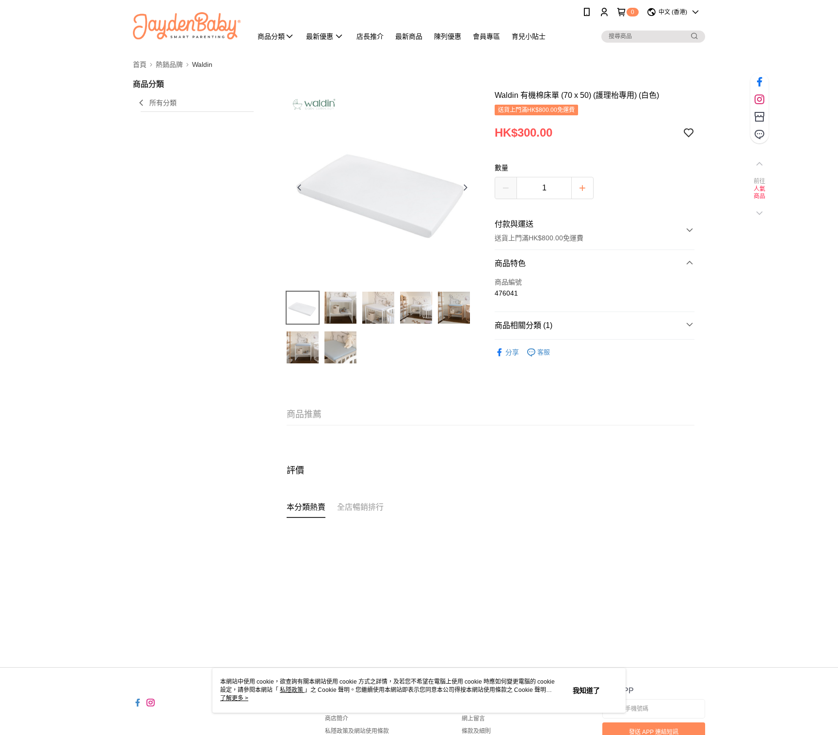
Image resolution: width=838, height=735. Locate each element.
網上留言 (473, 718)
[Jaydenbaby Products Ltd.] (187, 25)
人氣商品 (760, 193)
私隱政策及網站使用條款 (357, 731)
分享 (512, 352)
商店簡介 (336, 718)
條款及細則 (476, 731)
